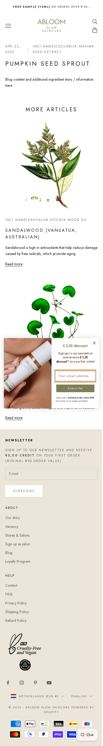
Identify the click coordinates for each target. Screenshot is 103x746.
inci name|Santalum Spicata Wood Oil (46, 220)
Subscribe (24, 490)
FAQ (8, 594)
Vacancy (11, 526)
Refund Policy (15, 620)
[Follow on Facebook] (8, 682)
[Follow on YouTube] (49, 682)
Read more (13, 264)
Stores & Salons (17, 535)
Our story (12, 517)
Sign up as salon (17, 544)
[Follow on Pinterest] (35, 682)
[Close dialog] (94, 342)
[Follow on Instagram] (21, 682)
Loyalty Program (17, 561)
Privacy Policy (16, 603)
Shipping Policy (17, 611)
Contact (11, 585)
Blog (8, 552)
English (79, 696)
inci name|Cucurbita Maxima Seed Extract (63, 49)
